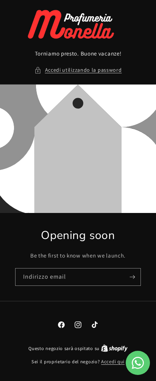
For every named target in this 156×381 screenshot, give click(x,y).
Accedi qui (113, 361)
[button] (78, 70)
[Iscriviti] (132, 277)
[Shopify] (114, 348)
